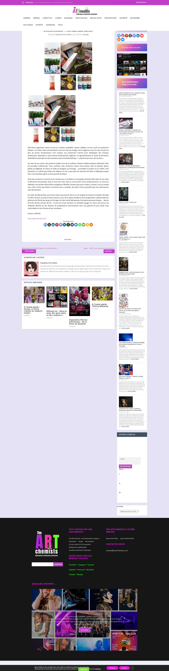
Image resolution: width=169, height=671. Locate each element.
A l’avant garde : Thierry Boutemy (100, 305)
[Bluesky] (76, 224)
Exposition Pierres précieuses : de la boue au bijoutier (78, 322)
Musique (68, 18)
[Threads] (68, 224)
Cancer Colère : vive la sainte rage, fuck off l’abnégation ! (132, 238)
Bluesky (80, 574)
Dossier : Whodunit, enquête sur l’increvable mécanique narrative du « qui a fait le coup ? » (131, 131)
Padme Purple (73, 616)
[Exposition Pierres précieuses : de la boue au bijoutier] (79, 301)
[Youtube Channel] (141, 35)
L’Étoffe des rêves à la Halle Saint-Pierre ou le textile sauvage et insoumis (130, 310)
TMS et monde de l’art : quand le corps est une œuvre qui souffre (132, 94)
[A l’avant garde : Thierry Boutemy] (102, 293)
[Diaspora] (72, 224)
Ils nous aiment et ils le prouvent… (80, 544)
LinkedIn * (73, 570)
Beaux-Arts (96, 18)
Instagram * (83, 565)
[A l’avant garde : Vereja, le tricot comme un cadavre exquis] (34, 295)
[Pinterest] (57, 224)
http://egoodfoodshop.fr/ (37, 219)
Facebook (73, 565)
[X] (49, 224)
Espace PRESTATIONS (127, 538)
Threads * (73, 574)
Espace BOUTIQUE (112, 538)
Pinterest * (82, 570)
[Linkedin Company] (138, 35)
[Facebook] (45, 224)
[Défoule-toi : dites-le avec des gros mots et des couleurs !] (57, 297)
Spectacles (81, 18)
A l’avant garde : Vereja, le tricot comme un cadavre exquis (33, 310)
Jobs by (121, 481)
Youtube (91, 565)
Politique (28, 25)
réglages (98, 669)
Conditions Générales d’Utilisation (80, 550)
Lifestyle (47, 18)
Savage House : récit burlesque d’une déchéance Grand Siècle (131, 273)
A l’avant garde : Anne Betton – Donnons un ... (50, 2)
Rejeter (124, 668)
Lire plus (84, 630)
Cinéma (26, 18)
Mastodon (90, 570)
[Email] (83, 224)
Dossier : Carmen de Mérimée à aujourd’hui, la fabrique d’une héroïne (131, 166)
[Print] (91, 224)
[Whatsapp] (79, 224)
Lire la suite (125, 182)
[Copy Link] (87, 224)
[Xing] (64, 224)
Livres (58, 18)
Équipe (81, 541)
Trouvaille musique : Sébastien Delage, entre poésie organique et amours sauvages (132, 344)
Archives (120, 506)
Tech (60, 25)
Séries (36, 18)
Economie (135, 18)
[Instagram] (122, 35)
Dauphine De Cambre (63, 34)
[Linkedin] (53, 224)
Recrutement (89, 541)
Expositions (111, 18)
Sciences (50, 25)
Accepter (112, 668)
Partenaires (72, 541)
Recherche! (125, 466)
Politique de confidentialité (77, 547)
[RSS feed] (119, 39)
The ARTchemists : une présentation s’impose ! (84, 538)
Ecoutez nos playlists (131, 47)
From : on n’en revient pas (127, 202)
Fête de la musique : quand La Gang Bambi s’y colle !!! (131, 377)
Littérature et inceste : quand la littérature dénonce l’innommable (130, 409)
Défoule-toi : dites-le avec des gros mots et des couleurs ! (57, 313)
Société (123, 18)
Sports (39, 25)
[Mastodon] (60, 224)
